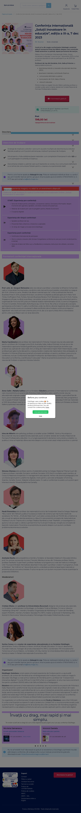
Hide (40, 416)
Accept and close (41, 412)
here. (47, 407)
